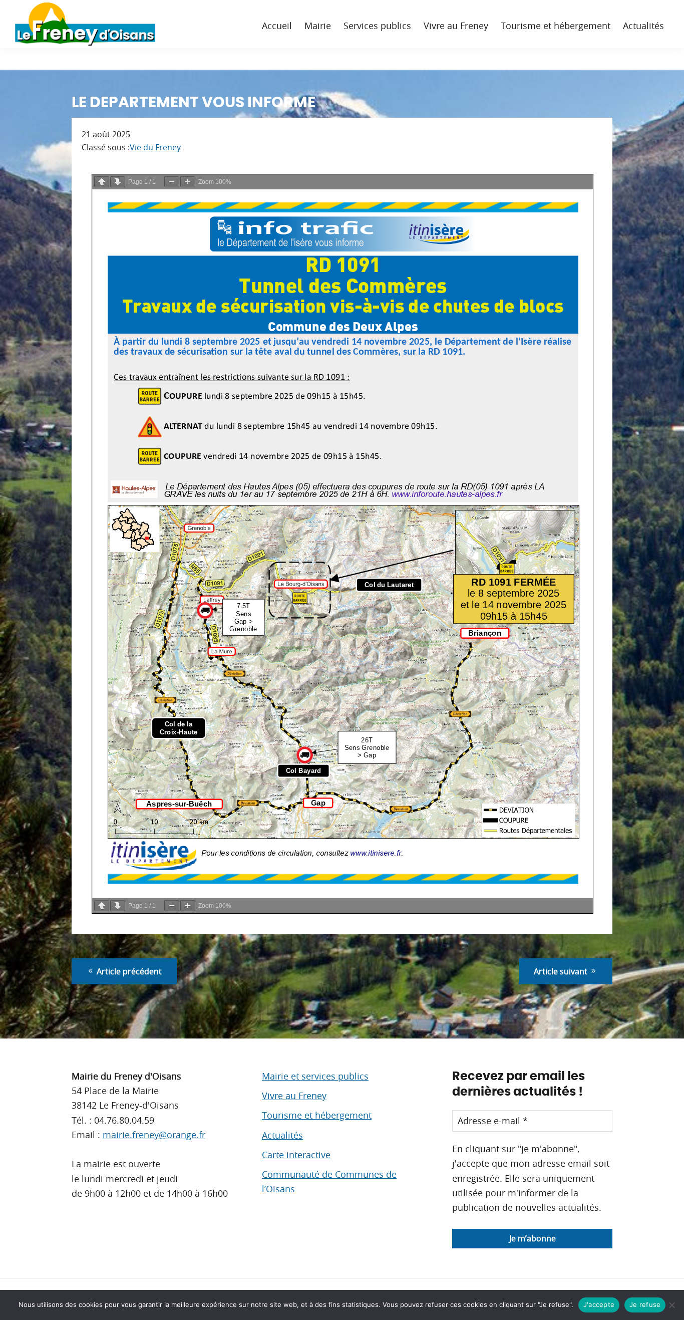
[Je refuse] (671, 1305)
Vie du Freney (155, 147)
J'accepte (598, 1304)
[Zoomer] (187, 181)
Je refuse (644, 1304)
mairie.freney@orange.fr (154, 1135)
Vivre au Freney (294, 1096)
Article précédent (128, 971)
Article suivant (561, 971)
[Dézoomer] (171, 181)
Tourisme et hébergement (317, 1115)
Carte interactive (296, 1155)
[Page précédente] (101, 181)
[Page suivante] (117, 181)
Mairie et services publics (315, 1076)
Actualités (282, 1135)
